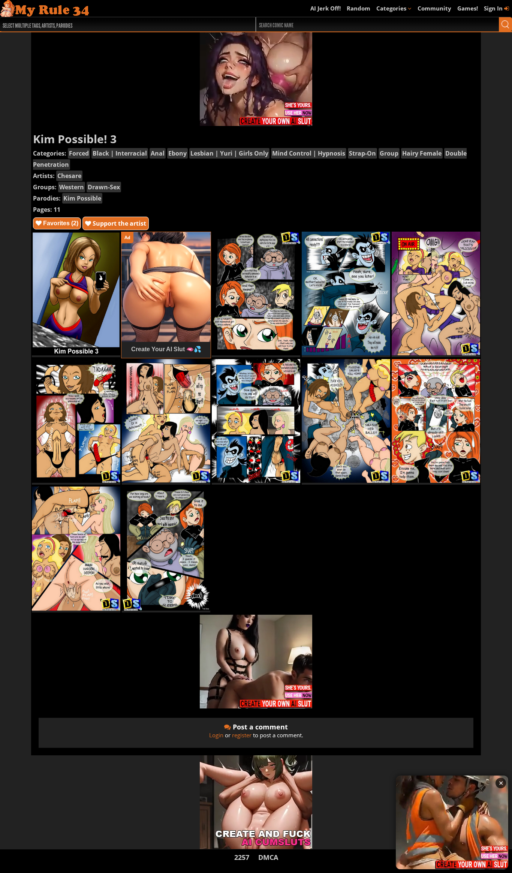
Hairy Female (422, 153)
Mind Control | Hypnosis (308, 153)
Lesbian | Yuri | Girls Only (229, 153)
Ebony (177, 153)
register (242, 735)
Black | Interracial (120, 153)
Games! (467, 8)
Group (389, 153)
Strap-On (362, 153)
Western (71, 187)
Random (358, 8)
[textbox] (117, 24)
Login (216, 735)
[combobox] (115, 24)
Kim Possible (82, 198)
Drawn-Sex (104, 187)
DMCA (268, 857)
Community (434, 8)
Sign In (494, 8)
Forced (79, 153)
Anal (158, 153)
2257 (241, 857)
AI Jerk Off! (325, 8)
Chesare (69, 176)
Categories (392, 8)
